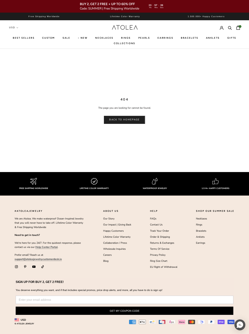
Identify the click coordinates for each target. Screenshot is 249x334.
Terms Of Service (159, 249)
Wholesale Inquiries (114, 249)
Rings (199, 224)
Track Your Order (159, 231)
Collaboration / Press (115, 243)
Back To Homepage (124, 119)
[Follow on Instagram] (16, 267)
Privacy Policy (158, 255)
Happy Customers (113, 231)
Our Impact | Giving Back (117, 224)
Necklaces (104, 37)
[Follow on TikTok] (42, 267)
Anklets (213, 37)
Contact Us (156, 224)
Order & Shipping (160, 237)
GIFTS (231, 37)
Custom (48, 37)
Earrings (165, 37)
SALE (66, 37)
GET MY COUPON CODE (124, 310)
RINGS (126, 37)
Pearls (144, 37)
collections (124, 43)
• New (82, 37)
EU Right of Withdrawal (163, 267)
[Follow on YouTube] (34, 267)
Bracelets (189, 37)
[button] (239, 324)
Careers (107, 255)
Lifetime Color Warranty (117, 237)
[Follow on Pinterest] (25, 267)
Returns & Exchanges (162, 243)
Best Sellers (23, 37)
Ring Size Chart (158, 261)
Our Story (108, 218)
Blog (105, 261)
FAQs (153, 218)
